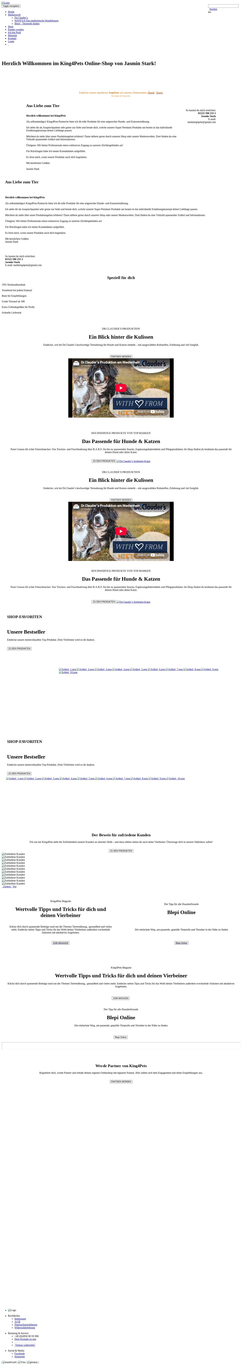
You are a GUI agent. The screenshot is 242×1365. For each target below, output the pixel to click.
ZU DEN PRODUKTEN (104, 461)
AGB (17, 1321)
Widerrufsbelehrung (24, 1327)
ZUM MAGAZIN (60, 943)
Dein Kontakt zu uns (25, 1339)
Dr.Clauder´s (21, 17)
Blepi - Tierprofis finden (27, 23)
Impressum (20, 1318)
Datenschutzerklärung (25, 1324)
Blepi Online (181, 943)
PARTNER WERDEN (121, 356)
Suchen (213, 9)
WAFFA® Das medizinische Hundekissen (36, 20)
